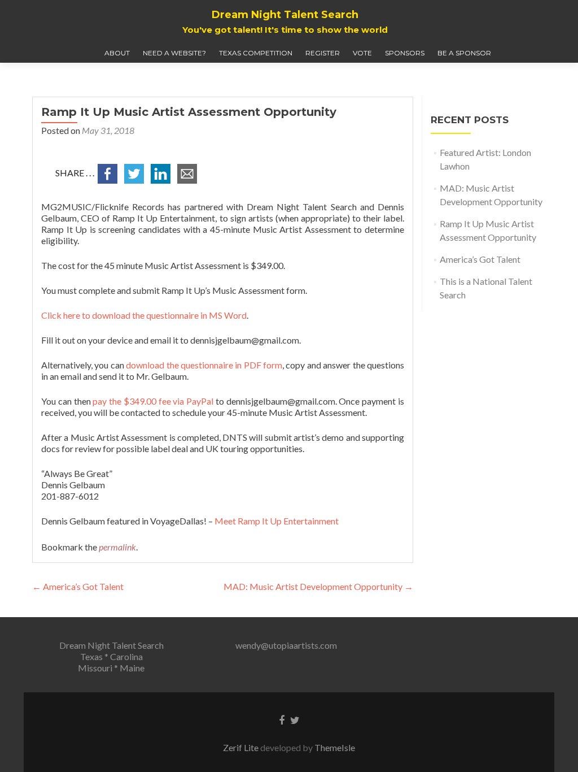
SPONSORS (404, 53)
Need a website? (174, 53)
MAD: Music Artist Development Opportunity (318, 586)
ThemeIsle (334, 747)
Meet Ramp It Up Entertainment (276, 520)
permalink (117, 546)
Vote (362, 53)
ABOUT (117, 53)
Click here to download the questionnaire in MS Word (144, 315)
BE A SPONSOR (464, 53)
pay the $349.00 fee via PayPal (153, 401)
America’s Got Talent (78, 586)
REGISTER (322, 53)
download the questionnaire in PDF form (204, 364)
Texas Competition (255, 53)
